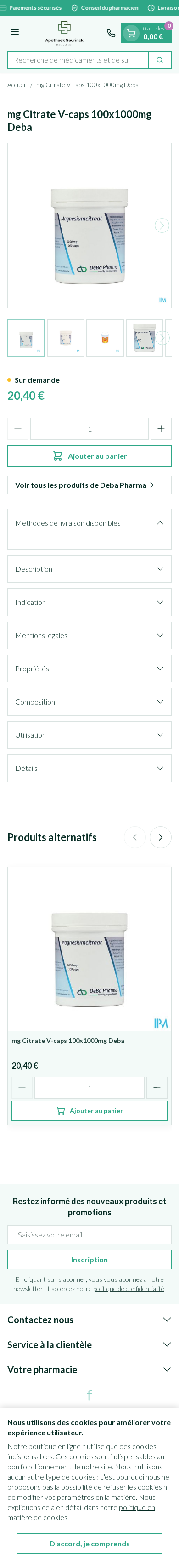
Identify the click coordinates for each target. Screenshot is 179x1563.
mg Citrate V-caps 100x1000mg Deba (67, 1040)
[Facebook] (89, 1395)
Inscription (89, 1259)
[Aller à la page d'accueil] (64, 33)
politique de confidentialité (128, 1288)
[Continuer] (162, 225)
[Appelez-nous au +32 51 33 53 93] (111, 33)
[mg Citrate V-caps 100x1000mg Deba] (89, 949)
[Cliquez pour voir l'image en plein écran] (89, 225)
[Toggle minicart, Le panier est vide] (131, 33)
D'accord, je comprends (90, 1543)
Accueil (17, 85)
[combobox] (78, 60)
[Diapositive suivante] (161, 837)
